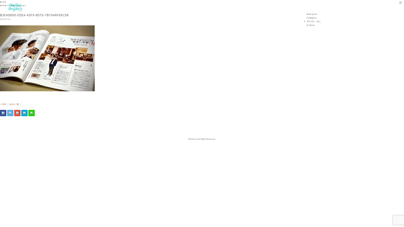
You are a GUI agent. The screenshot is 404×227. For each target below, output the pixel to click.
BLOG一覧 (14, 104)
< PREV (3, 104)
